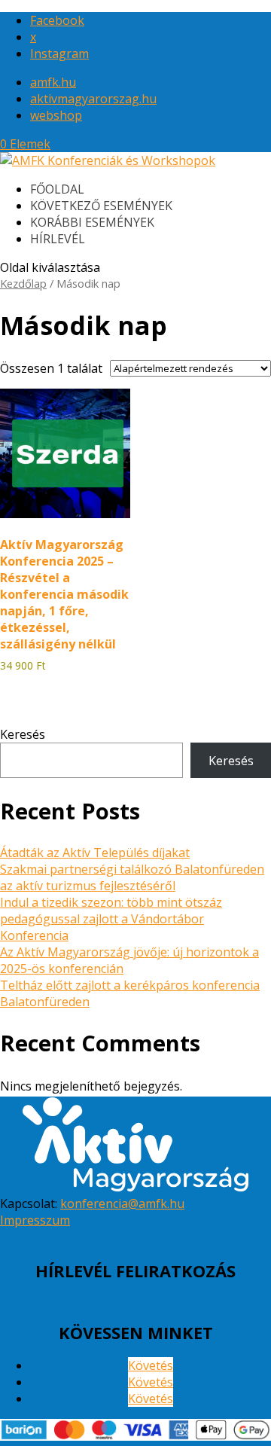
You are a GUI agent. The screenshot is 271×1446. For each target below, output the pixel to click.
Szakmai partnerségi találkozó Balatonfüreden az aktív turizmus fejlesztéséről (132, 877)
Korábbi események (92, 222)
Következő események (101, 205)
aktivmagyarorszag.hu (93, 98)
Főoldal (57, 189)
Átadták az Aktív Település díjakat (95, 852)
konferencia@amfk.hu (122, 1203)
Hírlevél (57, 238)
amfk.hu (53, 82)
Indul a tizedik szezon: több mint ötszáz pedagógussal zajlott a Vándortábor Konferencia (111, 919)
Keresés (22, 734)
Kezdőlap (23, 283)
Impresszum (35, 1220)
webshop (56, 115)
